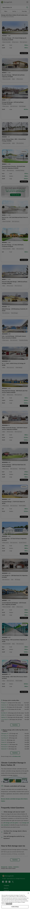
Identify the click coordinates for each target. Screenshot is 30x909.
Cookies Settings (15, 906)
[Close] (28, 893)
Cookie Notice (9, 903)
